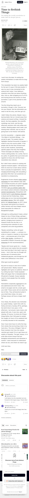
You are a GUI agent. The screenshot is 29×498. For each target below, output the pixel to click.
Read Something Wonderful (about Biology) (10, 430)
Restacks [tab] (11, 380)
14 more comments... (6, 417)
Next (24, 369)
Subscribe (20, 2)
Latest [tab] (7, 425)
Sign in (25, 2)
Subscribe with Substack (15, 481)
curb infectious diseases (18, 194)
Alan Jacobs (9, 238)
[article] (14, 435)
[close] (24, 453)
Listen (25, 21)
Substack (7, 494)
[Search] (26, 425)
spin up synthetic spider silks (16, 188)
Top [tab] (3, 425)
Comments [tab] (5, 380)
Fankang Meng (9, 405)
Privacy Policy (19, 487)
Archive (3, 6)
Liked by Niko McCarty (10, 396)
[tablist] (8, 380)
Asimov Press (11, 438)
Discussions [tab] (13, 425)
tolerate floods (12, 202)
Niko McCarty (4, 20)
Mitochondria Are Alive (9, 444)
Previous (6, 369)
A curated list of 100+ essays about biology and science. (10, 434)
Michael (7, 394)
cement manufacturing (8, 192)
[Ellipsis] (27, 394)
